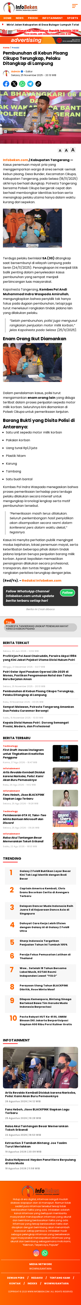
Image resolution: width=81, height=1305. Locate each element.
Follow (67, 592)
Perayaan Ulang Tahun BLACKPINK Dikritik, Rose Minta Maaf (44, 987)
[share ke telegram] (30, 86)
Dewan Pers (15, 1278)
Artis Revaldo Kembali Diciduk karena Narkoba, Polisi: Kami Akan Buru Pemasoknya (24, 776)
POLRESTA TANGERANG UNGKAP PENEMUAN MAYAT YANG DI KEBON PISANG (37, 627)
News (20, 18)
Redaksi (37, 1278)
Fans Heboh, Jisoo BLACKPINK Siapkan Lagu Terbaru (23, 796)
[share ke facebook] (7, 86)
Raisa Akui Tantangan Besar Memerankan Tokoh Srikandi (23, 839)
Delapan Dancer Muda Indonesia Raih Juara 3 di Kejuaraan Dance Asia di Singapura (46, 909)
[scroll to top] (75, 1282)
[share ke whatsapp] (23, 86)
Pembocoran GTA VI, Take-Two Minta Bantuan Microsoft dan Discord (24, 819)
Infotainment (52, 18)
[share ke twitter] (15, 86)
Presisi (33, 18)
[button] (60, 150)
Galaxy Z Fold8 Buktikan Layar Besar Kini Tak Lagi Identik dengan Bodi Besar (45, 875)
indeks (32, 1283)
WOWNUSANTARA (40, 1268)
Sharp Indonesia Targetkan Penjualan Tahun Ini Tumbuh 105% (43, 943)
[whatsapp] (44, 1255)
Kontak (15, 1283)
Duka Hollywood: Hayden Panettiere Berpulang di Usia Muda (40, 1161)
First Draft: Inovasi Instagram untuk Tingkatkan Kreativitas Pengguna (23, 753)
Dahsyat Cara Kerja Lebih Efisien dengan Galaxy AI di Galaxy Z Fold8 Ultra (44, 927)
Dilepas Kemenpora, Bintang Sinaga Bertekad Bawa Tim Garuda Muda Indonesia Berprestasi (45, 1003)
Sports (72, 18)
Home (7, 18)
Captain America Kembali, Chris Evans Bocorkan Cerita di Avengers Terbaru (44, 892)
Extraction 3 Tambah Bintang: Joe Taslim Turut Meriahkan (36, 1144)
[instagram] (36, 1255)
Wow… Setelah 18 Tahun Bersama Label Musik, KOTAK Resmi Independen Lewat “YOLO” (43, 972)
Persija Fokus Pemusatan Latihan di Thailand (45, 956)
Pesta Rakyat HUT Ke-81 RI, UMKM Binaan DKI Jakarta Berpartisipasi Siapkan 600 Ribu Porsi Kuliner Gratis (46, 1020)
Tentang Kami (60, 1278)
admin (15, 71)
